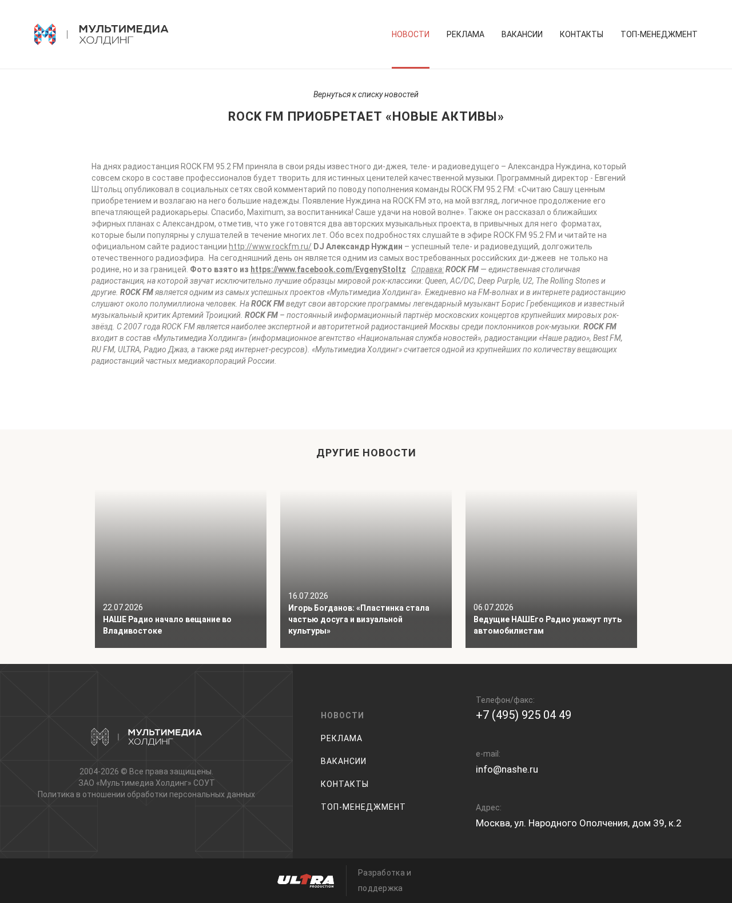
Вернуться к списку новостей (366, 94)
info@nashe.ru (507, 769)
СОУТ (204, 782)
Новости (410, 34)
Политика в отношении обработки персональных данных (146, 794)
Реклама (465, 34)
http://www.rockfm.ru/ (270, 246)
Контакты (581, 34)
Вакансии (522, 34)
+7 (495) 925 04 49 (523, 715)
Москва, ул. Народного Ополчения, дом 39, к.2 (579, 823)
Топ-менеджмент (659, 34)
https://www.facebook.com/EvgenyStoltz (328, 269)
